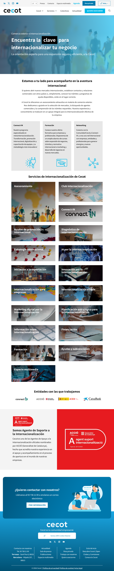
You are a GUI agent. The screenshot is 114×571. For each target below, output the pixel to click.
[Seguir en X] (55, 542)
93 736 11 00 (24, 551)
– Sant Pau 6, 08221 (23, 554)
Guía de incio (91, 548)
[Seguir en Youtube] (63, 542)
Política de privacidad (51, 568)
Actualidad (46, 548)
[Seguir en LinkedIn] (50, 542)
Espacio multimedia (64, 3)
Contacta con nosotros (23, 548)
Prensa (42, 3)
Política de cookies (67, 568)
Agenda (76, 3)
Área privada (68, 551)
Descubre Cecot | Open (91, 551)
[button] (40, 10)
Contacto (51, 3)
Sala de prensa (45, 551)
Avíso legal (78, 568)
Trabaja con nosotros (68, 554)
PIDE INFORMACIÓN (37, 505)
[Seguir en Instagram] (59, 542)
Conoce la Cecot (91, 557)
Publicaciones (45, 554)
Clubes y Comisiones (91, 554)
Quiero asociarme (68, 557)
